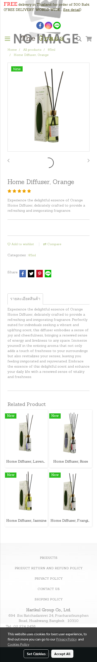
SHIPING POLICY (49, 599)
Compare (53, 244)
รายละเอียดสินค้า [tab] (25, 299)
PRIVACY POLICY (49, 578)
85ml (32, 255)
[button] (77, 39)
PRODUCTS (48, 558)
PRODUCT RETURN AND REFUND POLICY (49, 568)
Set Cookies (36, 653)
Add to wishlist (22, 244)
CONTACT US (49, 589)
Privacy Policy (66, 639)
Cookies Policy (18, 644)
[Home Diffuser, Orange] (48, 107)
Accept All (62, 653)
